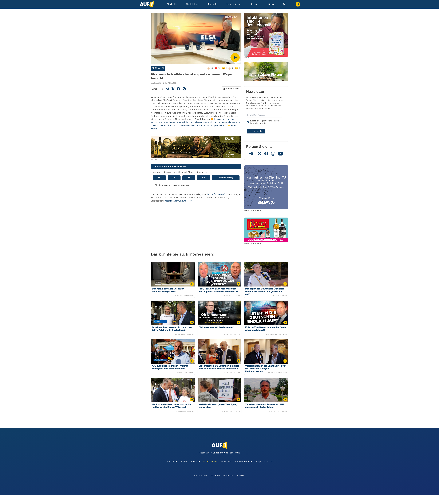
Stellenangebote (243, 461)
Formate (195, 461)
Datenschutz (227, 475)
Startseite (171, 461)
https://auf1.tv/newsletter (178, 201)
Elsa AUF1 (158, 68)
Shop (271, 4)
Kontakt (268, 461)
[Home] (147, 4)
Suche (183, 461)
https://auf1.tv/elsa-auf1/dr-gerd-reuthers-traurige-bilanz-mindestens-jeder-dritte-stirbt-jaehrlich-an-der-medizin (196, 122)
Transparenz (240, 475)
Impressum (215, 475)
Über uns (226, 461)
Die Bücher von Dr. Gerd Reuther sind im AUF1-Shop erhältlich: (193, 125)
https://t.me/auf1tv (217, 194)
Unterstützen (210, 461)
